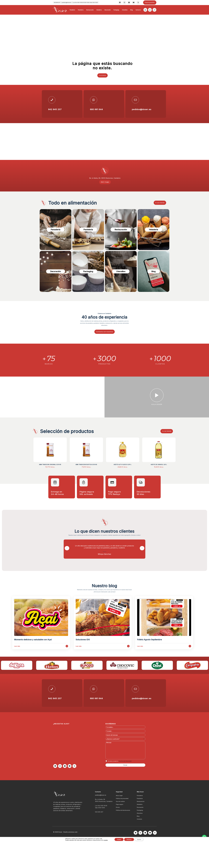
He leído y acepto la (120, 761)
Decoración (140, 807)
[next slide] (142, 548)
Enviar (125, 765)
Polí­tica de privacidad (122, 798)
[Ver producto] (64, 443)
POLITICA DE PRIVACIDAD (125, 761)
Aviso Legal (119, 795)
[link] (41, 617)
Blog (138, 816)
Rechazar (129, 839)
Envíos (118, 807)
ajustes (106, 840)
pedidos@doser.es (66, 2)
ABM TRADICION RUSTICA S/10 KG (86, 464)
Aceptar (119, 839)
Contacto (139, 819)
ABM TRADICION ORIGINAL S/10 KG (50, 464)
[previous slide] (67, 548)
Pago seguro (119, 804)
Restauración (140, 801)
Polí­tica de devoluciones (123, 810)
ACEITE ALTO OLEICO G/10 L (122, 464)
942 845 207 (57, 2)
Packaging (140, 810)
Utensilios (140, 813)
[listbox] (125, 738)
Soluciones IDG (83, 639)
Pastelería (140, 798)
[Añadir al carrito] (64, 439)
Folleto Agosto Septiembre (149, 639)
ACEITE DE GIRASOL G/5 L (159, 464)
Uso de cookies (120, 801)
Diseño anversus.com (70, 832)
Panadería (140, 795)
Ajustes (139, 839)
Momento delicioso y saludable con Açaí (33, 639)
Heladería (139, 804)
